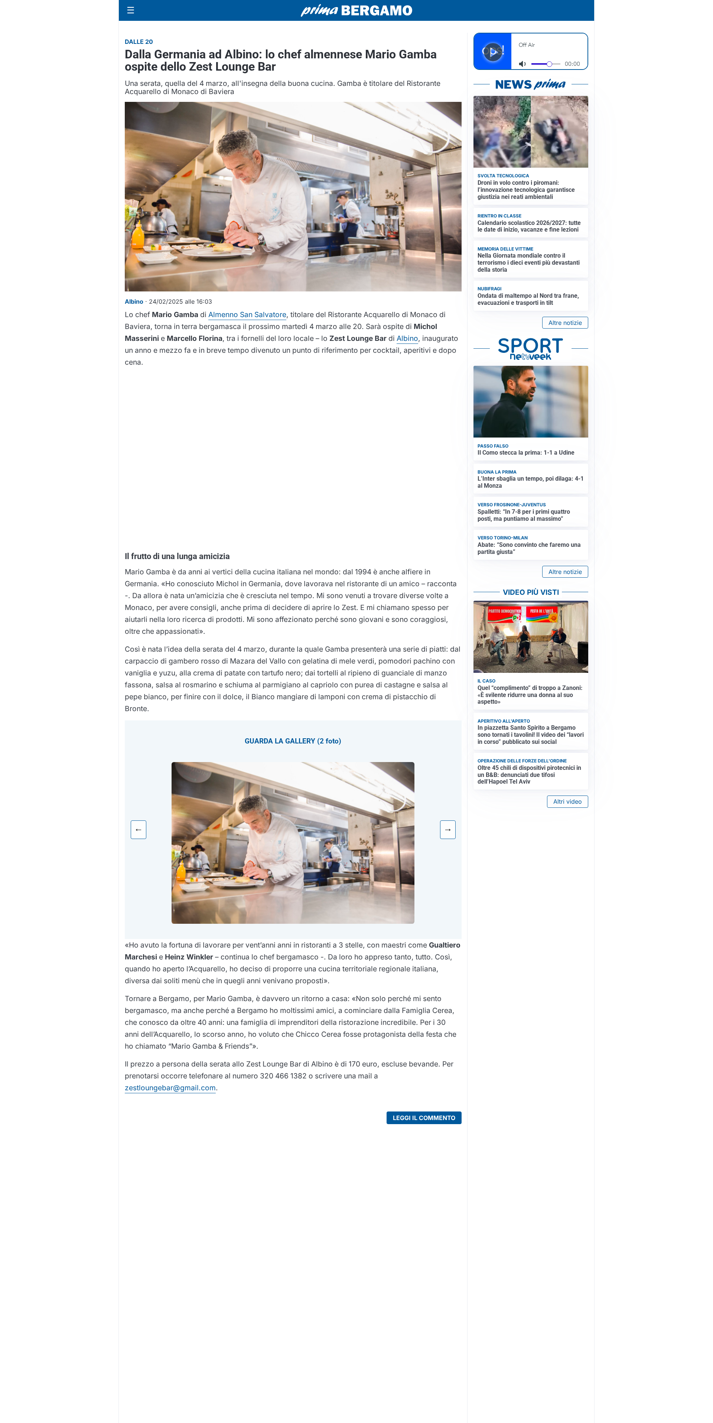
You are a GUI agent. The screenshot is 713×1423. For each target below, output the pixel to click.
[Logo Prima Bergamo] (356, 10)
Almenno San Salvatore (247, 314)
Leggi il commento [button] (424, 1118)
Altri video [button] (567, 801)
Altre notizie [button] (565, 322)
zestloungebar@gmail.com (170, 1087)
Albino (407, 338)
